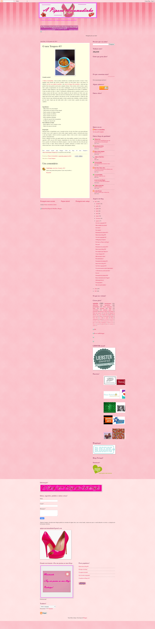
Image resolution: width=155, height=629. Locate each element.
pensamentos (108, 303)
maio (97, 211)
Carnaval (111, 319)
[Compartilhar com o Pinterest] (82, 156)
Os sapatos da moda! (83, 572)
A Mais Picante (98, 191)
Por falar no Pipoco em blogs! (102, 242)
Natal (110, 308)
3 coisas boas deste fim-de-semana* (102, 181)
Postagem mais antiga (83, 201)
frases (106, 324)
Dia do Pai (95, 322)
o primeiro (111, 324)
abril (97, 213)
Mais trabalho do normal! (101, 225)
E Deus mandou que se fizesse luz (102, 192)
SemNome (114, 76)
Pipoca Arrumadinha (99, 129)
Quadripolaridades (99, 146)
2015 (96, 201)
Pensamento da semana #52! (102, 247)
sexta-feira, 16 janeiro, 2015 (59, 168)
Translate (51, 608)
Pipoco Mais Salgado (99, 151)
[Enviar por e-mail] (75, 156)
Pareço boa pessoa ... (99, 147)
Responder (48, 172)
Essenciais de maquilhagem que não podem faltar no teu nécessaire (102, 141)
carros (98, 324)
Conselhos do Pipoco (97, 320)
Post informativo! (99, 258)
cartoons (109, 314)
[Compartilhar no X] (78, 156)
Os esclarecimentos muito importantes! (104, 268)
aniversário (106, 316)
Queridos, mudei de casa (100, 176)
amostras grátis (107, 310)
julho (97, 206)
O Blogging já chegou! (101, 239)
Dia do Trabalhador (102, 322)
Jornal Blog (111, 311)
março (97, 216)
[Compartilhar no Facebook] (80, 156)
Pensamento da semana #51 (102, 261)
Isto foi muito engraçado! (84, 575)
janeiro (97, 221)
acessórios (107, 305)
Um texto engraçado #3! (101, 223)
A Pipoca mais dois (99, 185)
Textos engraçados (107, 307)
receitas (111, 316)
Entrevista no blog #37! (101, 263)
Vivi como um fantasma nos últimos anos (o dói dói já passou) (103, 169)
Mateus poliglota (98, 187)
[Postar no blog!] (77, 156)
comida (102, 324)
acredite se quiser (104, 317)
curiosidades (95, 310)
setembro (98, 203)
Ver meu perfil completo (98, 132)
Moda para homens (97, 313)
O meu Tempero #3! (100, 254)
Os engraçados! (99, 282)
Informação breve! (100, 280)
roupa (101, 319)
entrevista (95, 305)
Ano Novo (105, 313)
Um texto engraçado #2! (101, 237)
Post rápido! (98, 230)
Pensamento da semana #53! (102, 232)
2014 (96, 288)
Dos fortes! (98, 227)
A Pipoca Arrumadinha (47, 80)
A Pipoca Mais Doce (99, 157)
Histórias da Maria (103, 311)
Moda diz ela (110, 322)
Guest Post (95, 317)
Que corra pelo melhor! (101, 285)
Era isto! (97, 273)
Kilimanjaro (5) (98, 153)
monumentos (95, 319)
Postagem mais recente (47, 201)
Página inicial (65, 201)
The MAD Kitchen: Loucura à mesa (102, 163)
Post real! (98, 244)
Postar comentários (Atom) (50, 204)
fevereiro (98, 218)
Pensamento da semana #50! (102, 275)
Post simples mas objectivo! (102, 251)
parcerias (102, 308)
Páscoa (94, 324)
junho (97, 208)
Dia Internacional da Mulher (108, 320)
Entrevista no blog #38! (101, 249)
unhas (94, 308)
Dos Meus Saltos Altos (100, 168)
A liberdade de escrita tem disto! (103, 270)
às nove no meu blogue (100, 180)
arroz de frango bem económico (72, 84)
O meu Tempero (51, 158)
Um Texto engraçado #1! (101, 266)
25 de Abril (106, 319)
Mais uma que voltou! (100, 256)
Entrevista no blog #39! (101, 235)
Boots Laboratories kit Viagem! (103, 278)
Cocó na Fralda (98, 162)
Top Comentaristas (110, 76)
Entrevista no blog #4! (84, 566)
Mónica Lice (97, 139)
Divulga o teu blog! (83, 569)
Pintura (100, 316)
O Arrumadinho (98, 174)
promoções (95, 311)
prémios (94, 325)
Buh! (96, 158)
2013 (96, 291)
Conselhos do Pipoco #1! (84, 578)
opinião (95, 303)
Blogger (85, 618)
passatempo (96, 307)
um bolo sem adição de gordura (54, 84)
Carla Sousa (49, 168)
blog (112, 317)
